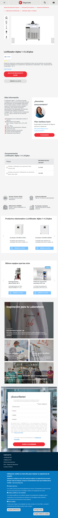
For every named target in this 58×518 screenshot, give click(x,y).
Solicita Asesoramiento (9, 462)
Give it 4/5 (8, 60)
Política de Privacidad (18, 432)
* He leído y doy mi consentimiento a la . (27, 438)
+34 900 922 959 (8, 457)
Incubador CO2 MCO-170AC (18, 237)
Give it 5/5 (9, 60)
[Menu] (4, 1)
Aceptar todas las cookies (41, 513)
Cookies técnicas (12, 486)
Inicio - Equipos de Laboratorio (11, 464)
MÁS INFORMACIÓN (17, 483)
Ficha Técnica (7, 69)
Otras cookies (11, 501)
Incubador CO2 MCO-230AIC (43, 237)
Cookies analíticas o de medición (17, 493)
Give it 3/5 (7, 60)
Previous (3, 237)
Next (54, 237)
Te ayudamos (44, 135)
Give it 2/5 (5, 60)
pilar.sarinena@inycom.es (41, 128)
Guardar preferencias (14, 509)
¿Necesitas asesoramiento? (41, 103)
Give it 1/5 (4, 60)
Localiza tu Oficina (8, 466)
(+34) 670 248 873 (39, 130)
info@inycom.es (7, 459)
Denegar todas (38, 509)
